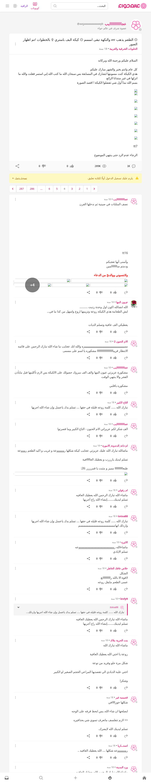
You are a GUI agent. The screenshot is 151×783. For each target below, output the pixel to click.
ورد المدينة (122, 767)
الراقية (24, 6)
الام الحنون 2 (121, 341)
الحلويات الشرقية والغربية (123, 48)
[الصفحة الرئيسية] (132, 6)
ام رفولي (123, 490)
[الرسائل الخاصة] (6, 778)
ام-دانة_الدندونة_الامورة (115, 445)
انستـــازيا (123, 745)
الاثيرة (124, 542)
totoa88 (123, 516)
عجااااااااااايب (120, 199)
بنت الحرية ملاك (119, 640)
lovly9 (124, 599)
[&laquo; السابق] (94, 188)
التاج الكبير (122, 402)
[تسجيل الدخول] (75, 778)
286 (32, 188)
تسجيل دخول (21, 178)
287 (21, 188)
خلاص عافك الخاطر (117, 568)
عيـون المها (122, 302)
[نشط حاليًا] (110, 778)
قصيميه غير (122, 697)
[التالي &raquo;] (12, 188)
